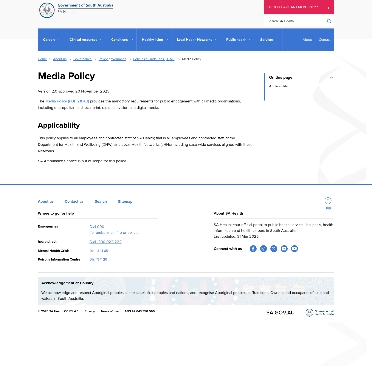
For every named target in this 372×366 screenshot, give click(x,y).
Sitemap (125, 201)
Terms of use (110, 311)
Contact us (74, 201)
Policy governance (112, 59)
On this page (280, 77)
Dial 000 (97, 226)
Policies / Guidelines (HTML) (154, 59)
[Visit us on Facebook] (253, 248)
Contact (325, 40)
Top (328, 208)
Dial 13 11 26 (98, 259)
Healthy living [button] (152, 40)
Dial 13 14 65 (99, 251)
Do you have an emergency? (292, 7)
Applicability (278, 86)
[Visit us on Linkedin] (284, 248)
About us (60, 59)
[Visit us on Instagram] (263, 248)
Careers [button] (49, 40)
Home (42, 59)
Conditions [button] (119, 40)
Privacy (90, 311)
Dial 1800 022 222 (106, 241)
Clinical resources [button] (83, 40)
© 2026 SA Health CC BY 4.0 (58, 311)
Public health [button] (236, 40)
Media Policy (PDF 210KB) (67, 101)
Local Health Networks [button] (194, 40)
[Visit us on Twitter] (274, 248)
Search (101, 201)
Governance (82, 59)
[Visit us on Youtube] (294, 248)
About (307, 40)
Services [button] (267, 40)
